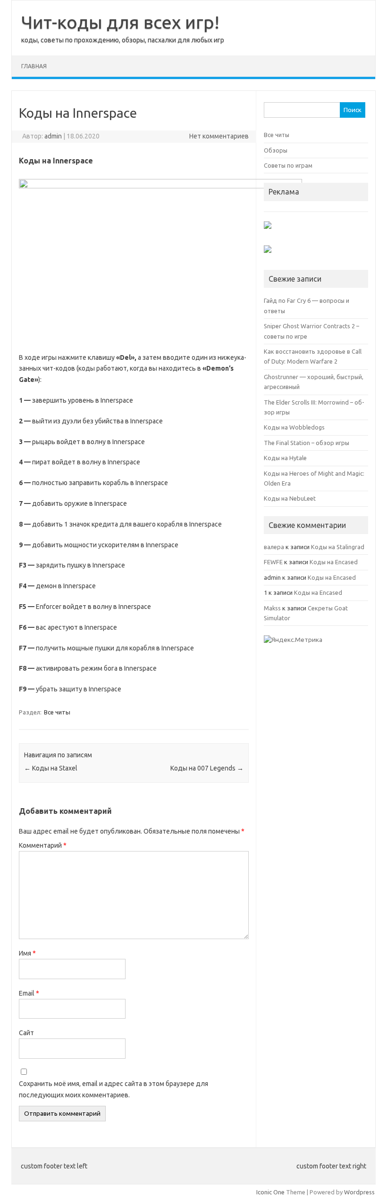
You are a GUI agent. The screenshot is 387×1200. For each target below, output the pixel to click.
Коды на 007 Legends (207, 768)
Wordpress (359, 1192)
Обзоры (275, 150)
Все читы (57, 712)
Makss (272, 608)
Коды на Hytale (285, 457)
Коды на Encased (334, 562)
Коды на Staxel (50, 768)
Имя (27, 953)
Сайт (26, 1033)
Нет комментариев (219, 136)
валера (274, 546)
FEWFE (273, 562)
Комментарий (43, 845)
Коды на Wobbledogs (294, 427)
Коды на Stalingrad (337, 546)
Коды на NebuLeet (290, 498)
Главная (34, 66)
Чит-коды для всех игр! (120, 22)
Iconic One (270, 1192)
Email (29, 993)
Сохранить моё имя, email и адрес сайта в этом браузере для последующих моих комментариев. (113, 1089)
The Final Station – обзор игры (306, 442)
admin (53, 136)
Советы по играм (288, 165)
